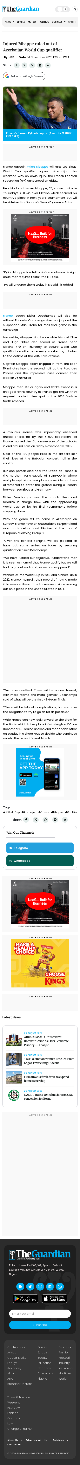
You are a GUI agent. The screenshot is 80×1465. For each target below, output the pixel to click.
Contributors (16, 1347)
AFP (11, 57)
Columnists (45, 1373)
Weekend (14, 1402)
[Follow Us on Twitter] (30, 1287)
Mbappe (58, 812)
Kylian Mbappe (37, 167)
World (63, 1379)
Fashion (64, 1352)
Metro (32, 21)
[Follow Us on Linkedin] (50, 1287)
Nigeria (42, 1379)
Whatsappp (22, 861)
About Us (12, 1440)
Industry (64, 1363)
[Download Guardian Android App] (25, 1298)
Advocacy (14, 1368)
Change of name (19, 1429)
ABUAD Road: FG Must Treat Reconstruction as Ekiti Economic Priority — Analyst (46, 1041)
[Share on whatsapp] (32, 65)
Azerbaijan (30, 812)
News (8, 21)
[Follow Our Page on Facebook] (20, 1287)
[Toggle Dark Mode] (62, 9)
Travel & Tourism (18, 1397)
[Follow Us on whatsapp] (60, 1287)
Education (44, 1363)
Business (57, 21)
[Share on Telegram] (40, 65)
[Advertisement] (40, 640)
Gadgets (13, 1418)
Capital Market (17, 1358)
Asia (10, 1379)
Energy (12, 1363)
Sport (72, 21)
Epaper (21, 21)
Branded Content (19, 1384)
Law (10, 1423)
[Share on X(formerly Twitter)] (24, 65)
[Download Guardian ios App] (54, 1298)
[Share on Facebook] (16, 65)
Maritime (65, 1373)
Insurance (66, 1368)
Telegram (21, 848)
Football (64, 1358)
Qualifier (72, 812)
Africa (11, 1373)
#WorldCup (12, 812)
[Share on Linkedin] (48, 65)
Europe (42, 1352)
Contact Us (14, 1444)
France (8, 316)
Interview (13, 1408)
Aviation (12, 1352)
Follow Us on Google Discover (27, 76)
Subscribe (40, 1325)
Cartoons (44, 1368)
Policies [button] (57, 1440)
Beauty (42, 1358)
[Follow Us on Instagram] (40, 1287)
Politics (44, 21)
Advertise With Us (36, 1440)
